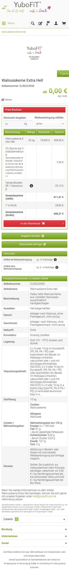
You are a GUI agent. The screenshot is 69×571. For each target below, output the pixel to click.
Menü (11, 23)
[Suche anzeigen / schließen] (32, 23)
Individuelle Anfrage (30, 244)
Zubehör (10, 519)
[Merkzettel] (40, 23)
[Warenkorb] (64, 23)
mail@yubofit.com (42, 496)
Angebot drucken (31, 235)
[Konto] (56, 23)
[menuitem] (8, 23)
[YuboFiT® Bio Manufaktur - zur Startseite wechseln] (26, 10)
